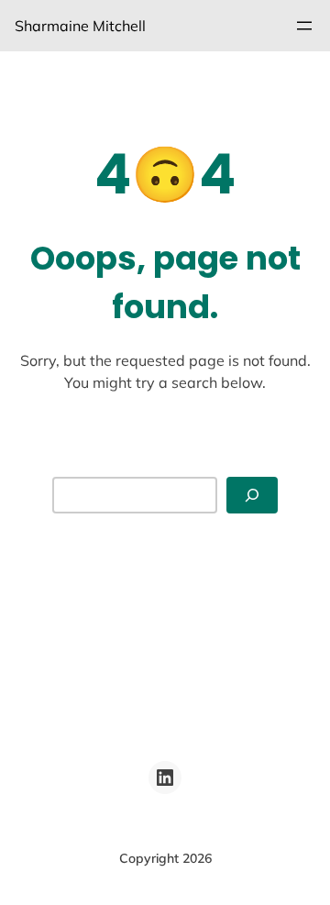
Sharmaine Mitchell (80, 26)
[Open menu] (304, 26)
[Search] (252, 495)
